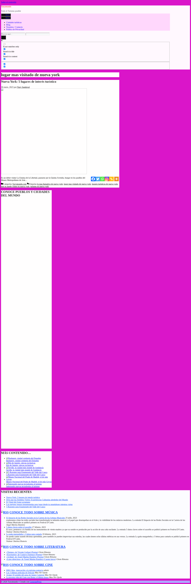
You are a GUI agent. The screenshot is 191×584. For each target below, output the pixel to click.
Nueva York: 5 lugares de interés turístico (28, 81)
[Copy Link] (111, 179)
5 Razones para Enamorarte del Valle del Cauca (25, 475)
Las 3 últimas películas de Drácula (20, 573)
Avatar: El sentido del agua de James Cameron (25, 575)
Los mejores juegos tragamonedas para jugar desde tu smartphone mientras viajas (39, 504)
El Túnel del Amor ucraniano (18, 502)
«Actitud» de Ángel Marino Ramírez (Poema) (25, 557)
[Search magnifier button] (3, 37)
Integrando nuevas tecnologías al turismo (23, 486)
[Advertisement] (26, 334)
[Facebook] (93, 179)
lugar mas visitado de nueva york (77, 184)
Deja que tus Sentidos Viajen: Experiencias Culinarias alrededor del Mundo (37, 500)
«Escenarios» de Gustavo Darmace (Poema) (24, 554)
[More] (116, 179)
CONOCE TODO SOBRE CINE (31, 564)
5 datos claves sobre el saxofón (19, 527)
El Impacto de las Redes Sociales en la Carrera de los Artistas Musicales (35, 518)
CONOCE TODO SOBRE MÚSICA (33, 512)
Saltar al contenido (8, 2)
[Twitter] (98, 179)
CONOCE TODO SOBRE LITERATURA (37, 546)
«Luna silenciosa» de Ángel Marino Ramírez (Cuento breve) (31, 559)
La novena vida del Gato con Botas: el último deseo (27, 577)
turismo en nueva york (39, 186)
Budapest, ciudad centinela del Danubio (22, 461)
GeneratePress (35, 582)
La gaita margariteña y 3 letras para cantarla (24, 534)
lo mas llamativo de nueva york (50, 184)
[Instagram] (107, 179)
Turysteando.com (19, 184)
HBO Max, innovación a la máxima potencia (24, 570)
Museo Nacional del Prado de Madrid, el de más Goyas (29, 482)
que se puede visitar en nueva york (15, 186)
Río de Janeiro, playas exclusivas (19, 465)
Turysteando (6, 6)
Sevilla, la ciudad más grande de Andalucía (23, 470)
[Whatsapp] (102, 179)
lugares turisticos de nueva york (105, 184)
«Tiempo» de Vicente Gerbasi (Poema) (22, 552)
